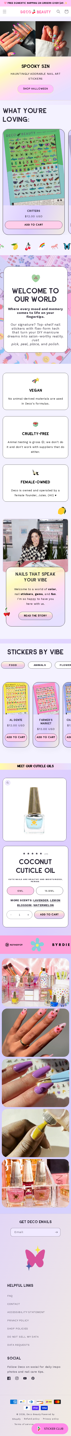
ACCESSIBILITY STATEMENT (26, 1312)
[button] (5, 12)
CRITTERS (33, 211)
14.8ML (49, 890)
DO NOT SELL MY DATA (23, 1336)
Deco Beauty (34, 1414)
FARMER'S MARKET (46, 722)
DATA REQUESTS (18, 1344)
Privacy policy (51, 1419)
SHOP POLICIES (17, 1328)
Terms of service (24, 1424)
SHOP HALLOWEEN (35, 89)
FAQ (10, 1295)
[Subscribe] (56, 1232)
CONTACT (13, 1303)
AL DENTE (15, 720)
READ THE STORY (35, 616)
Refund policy (32, 1419)
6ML (20, 890)
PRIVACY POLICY (18, 1320)
